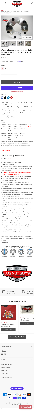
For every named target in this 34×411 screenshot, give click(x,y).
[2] (5, 70)
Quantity (3, 73)
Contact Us (12, 403)
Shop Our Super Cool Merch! (17, 337)
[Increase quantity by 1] (15, 77)
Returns (6, 403)
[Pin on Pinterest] (11, 97)
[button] (4, 43)
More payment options (17, 91)
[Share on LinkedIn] (8, 97)
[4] (2, 70)
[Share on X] (5, 97)
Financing (27, 403)
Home (2, 10)
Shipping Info (20, 403)
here (9, 158)
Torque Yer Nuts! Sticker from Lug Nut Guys (7, 325)
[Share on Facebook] (2, 97)
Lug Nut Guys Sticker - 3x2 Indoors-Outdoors (27, 319)
